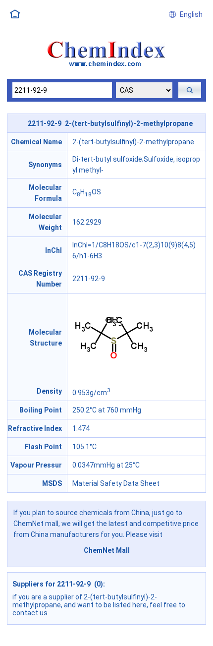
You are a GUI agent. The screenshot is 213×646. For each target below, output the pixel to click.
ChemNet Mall (107, 550)
